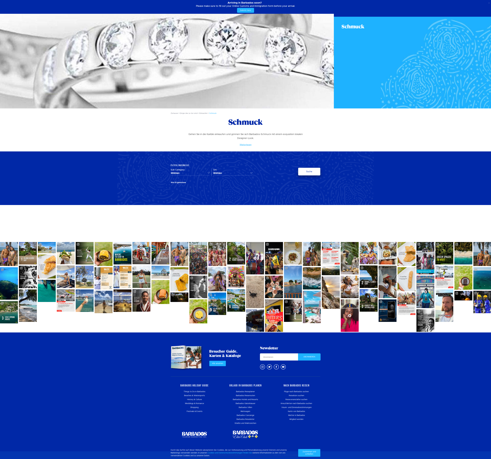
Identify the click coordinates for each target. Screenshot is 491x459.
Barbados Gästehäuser (245, 403)
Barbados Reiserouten (245, 395)
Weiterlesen (246, 145)
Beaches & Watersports (194, 395)
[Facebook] (276, 366)
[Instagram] (262, 366)
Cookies (211, 453)
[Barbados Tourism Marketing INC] (194, 434)
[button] (190, 173)
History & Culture (194, 399)
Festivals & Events (194, 411)
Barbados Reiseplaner (245, 392)
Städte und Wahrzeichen (245, 423)
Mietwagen (245, 411)
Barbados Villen (245, 407)
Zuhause (174, 113)
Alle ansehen (217, 363)
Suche (309, 172)
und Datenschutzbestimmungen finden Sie (233, 453)
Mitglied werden (296, 419)
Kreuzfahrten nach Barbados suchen (296, 403)
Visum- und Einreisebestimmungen (296, 407)
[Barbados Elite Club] (245, 435)
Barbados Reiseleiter (245, 419)
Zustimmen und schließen (309, 453)
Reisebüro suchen (296, 395)
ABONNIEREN (309, 357)
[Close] (489, 2)
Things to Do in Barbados (194, 392)
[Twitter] (269, 366)
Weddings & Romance (194, 403)
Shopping (194, 407)
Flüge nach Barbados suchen (296, 392)
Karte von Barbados (296, 411)
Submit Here (245, 10)
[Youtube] (283, 366)
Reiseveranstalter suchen (296, 399)
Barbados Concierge (245, 415)
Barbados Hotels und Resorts (245, 399)
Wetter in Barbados (296, 415)
